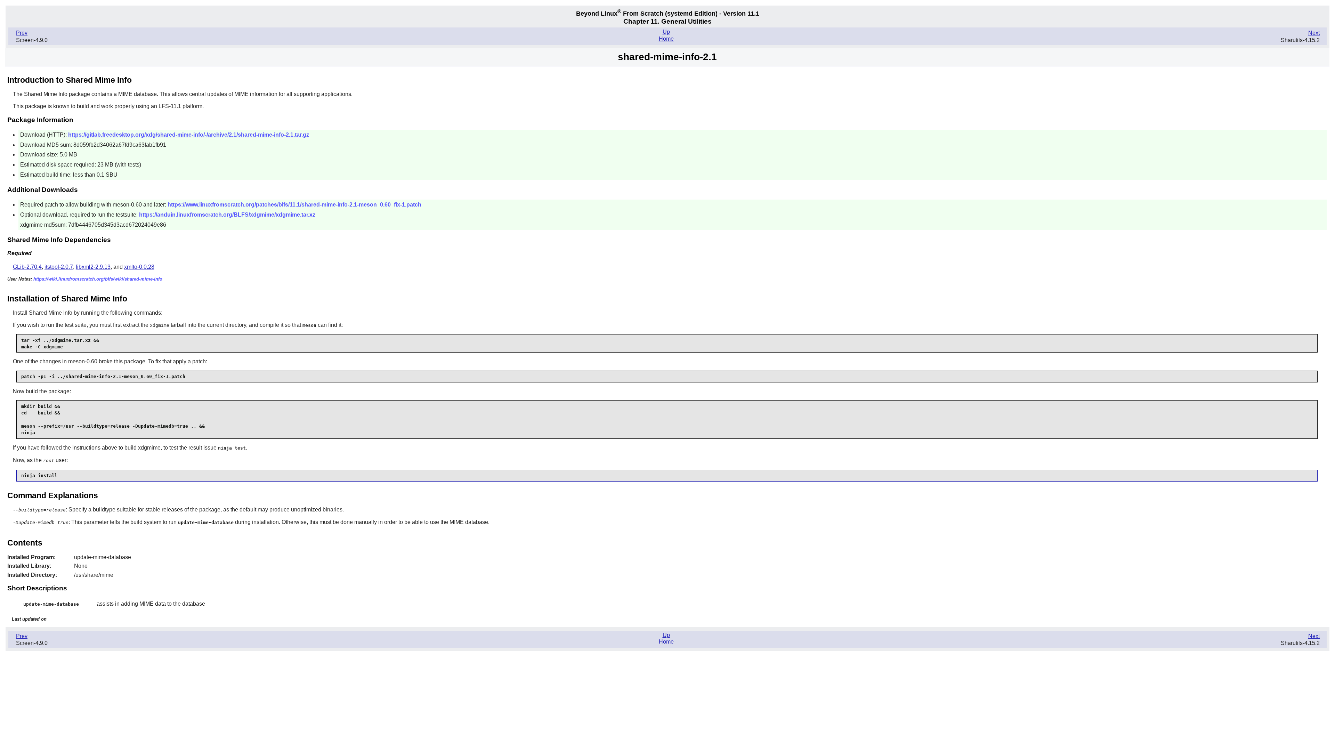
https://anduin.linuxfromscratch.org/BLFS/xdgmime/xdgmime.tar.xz (227, 215)
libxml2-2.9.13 (93, 267)
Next (1314, 33)
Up (666, 32)
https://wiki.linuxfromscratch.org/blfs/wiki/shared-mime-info (97, 279)
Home (666, 39)
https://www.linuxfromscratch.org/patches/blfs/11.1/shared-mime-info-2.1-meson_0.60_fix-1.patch (294, 205)
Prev (21, 33)
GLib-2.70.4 (27, 267)
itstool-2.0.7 (58, 267)
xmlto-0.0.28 (139, 267)
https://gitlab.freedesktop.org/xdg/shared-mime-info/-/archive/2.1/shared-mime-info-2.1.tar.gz (188, 135)
